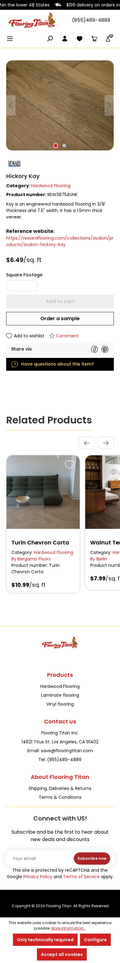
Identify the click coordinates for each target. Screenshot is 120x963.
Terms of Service (81, 877)
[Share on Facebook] (94, 349)
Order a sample (60, 318)
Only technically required (45, 940)
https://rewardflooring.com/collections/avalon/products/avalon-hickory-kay (60, 241)
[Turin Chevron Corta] (43, 492)
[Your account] (64, 39)
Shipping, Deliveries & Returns (60, 788)
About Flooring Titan (60, 777)
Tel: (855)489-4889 (60, 759)
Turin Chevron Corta (40, 542)
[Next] (109, 106)
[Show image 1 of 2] (56, 145)
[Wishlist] (79, 39)
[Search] (49, 39)
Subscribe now (92, 858)
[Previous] (10, 106)
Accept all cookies (62, 954)
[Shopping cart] (94, 39)
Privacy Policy (37, 877)
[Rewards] (60, 164)
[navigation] (96, 443)
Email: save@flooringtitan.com (60, 751)
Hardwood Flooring (50, 186)
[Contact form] (110, 39)
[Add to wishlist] (68, 463)
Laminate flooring (60, 695)
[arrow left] (87, 443)
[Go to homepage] (32, 20)
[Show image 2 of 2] (64, 145)
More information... (68, 928)
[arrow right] (106, 443)
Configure (95, 940)
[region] (60, 107)
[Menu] (11, 39)
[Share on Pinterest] (105, 349)
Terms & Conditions (60, 797)
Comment (67, 336)
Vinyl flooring (60, 704)
